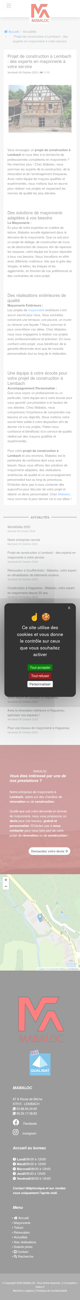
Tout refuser (40, 675)
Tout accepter (40, 667)
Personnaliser (40, 684)
